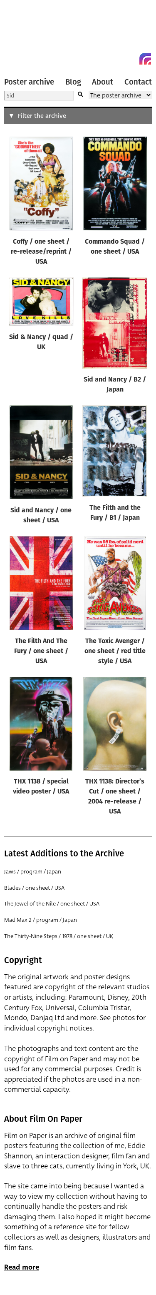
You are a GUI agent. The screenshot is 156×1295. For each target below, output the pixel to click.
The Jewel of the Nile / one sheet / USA (51, 904)
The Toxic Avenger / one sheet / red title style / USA (115, 651)
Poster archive (29, 82)
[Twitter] (115, 59)
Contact (138, 82)
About (102, 82)
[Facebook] (130, 59)
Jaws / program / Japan (32, 872)
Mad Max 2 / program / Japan (40, 920)
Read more (21, 1267)
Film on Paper (23, 34)
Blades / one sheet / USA (34, 888)
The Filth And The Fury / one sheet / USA (41, 651)
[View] (41, 185)
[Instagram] (145, 59)
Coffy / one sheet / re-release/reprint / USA (41, 252)
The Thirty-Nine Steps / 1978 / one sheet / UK (58, 936)
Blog (73, 82)
